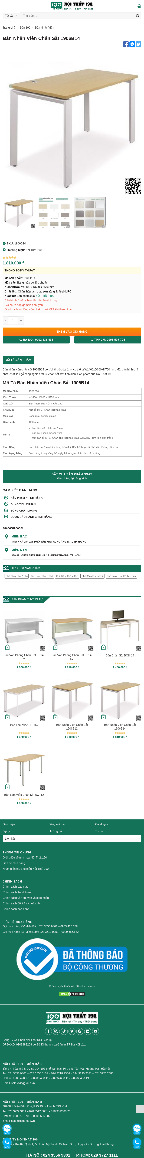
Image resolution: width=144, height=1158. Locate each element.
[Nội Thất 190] (72, 6)
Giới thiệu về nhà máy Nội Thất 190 (25, 857)
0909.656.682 (70, 931)
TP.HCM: (109, 339)
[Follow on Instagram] (56, 1031)
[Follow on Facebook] (48, 1031)
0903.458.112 (41, 1078)
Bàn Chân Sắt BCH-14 (120, 655)
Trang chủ (9, 27)
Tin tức (99, 831)
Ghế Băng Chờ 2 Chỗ (17, 576)
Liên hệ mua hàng (14, 863)
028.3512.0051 (49, 931)
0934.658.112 (61, 1078)
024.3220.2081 (82, 1073)
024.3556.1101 (39, 1073)
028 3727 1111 (104, 1155)
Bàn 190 (25, 27)
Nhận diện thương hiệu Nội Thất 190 (26, 868)
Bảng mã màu (57, 824)
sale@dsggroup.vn (23, 1083)
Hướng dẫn (56, 831)
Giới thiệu (9, 824)
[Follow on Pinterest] (79, 1031)
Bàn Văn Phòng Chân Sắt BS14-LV (71, 657)
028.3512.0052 (60, 1111)
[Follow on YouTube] (95, 1031)
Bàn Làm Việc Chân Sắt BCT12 (24, 794)
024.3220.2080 (104, 1073)
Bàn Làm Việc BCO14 (24, 725)
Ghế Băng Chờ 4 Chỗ (67, 576)
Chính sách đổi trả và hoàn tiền (22, 903)
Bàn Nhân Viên (44, 27)
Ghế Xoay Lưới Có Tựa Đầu (121, 576)
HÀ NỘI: (37, 339)
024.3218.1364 (60, 1073)
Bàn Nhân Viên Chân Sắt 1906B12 (72, 726)
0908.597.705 (21, 1116)
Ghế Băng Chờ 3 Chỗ (42, 576)
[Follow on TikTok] (64, 1031)
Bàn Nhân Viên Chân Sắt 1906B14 (120, 726)
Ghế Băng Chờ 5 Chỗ (92, 576)
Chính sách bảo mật (15, 886)
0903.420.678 (69, 926)
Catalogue (101, 824)
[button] (5, 6)
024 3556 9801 (56, 1155)
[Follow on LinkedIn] (87, 1031)
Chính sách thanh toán (17, 892)
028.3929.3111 (17, 1111)
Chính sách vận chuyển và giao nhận (26, 897)
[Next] (134, 125)
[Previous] (10, 125)
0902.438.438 (81, 1078)
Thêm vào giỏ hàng (72, 331)
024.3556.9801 (48, 926)
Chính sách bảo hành (16, 909)
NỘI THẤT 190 (44, 295)
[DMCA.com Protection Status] (72, 993)
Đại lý (6, 831)
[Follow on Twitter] (72, 1031)
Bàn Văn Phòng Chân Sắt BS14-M (24, 657)
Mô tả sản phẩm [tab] (18, 359)
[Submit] (137, 15)
